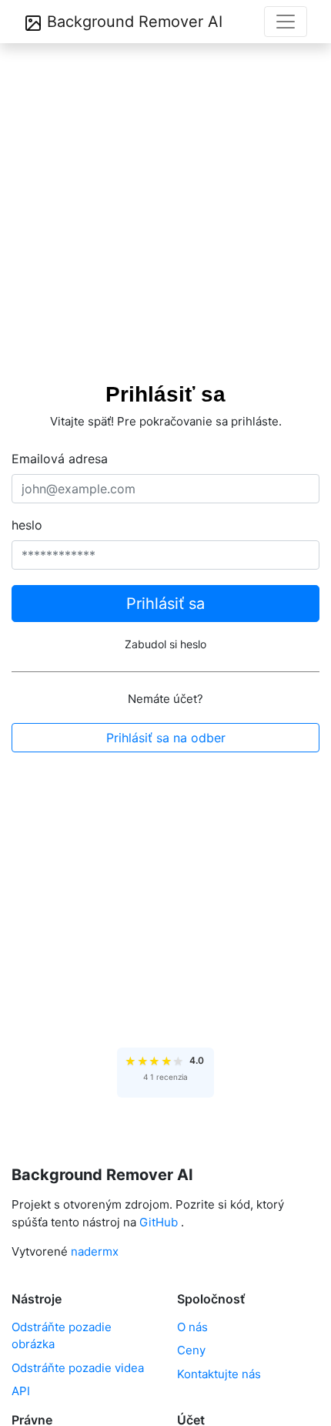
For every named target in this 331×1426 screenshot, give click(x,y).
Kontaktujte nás (219, 1374)
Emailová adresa (60, 458)
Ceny (191, 1350)
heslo (27, 525)
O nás (192, 1327)
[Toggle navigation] (285, 21)
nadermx (95, 1251)
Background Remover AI (132, 21)
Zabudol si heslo (165, 644)
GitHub (158, 1222)
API (21, 1391)
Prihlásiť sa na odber (166, 737)
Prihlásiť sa (165, 603)
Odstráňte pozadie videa (78, 1367)
